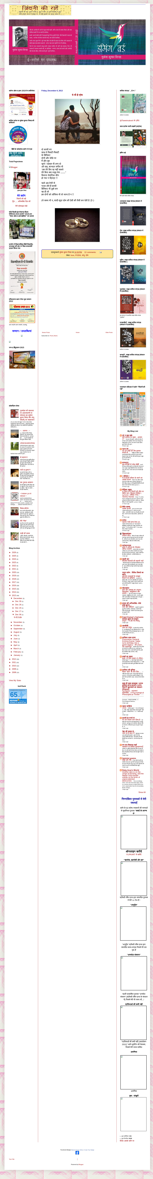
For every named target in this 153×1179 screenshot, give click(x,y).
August (17, 632)
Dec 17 (18, 611)
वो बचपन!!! (24, 457)
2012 (14, 659)
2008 (14, 672)
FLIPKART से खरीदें (133, 854)
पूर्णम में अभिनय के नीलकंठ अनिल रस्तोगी (131, 548)
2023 (14, 562)
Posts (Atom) (53, 336)
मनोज (124, 520)
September (18, 629)
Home (78, 332)
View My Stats (15, 680)
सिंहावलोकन (126, 534)
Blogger (81, 1164)
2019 (14, 576)
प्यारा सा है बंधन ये (128, 733)
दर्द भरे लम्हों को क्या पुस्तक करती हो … (131, 452)
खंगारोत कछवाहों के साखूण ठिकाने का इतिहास (131, 577)
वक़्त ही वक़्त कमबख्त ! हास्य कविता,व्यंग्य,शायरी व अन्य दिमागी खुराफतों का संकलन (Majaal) (132, 686)
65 (13, 694)
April (16, 645)
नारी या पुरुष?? (25, 470)
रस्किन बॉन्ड (126, 535)
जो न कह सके (127, 435)
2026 (14, 552)
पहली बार (125, 559)
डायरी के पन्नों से (128, 718)
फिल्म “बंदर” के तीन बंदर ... (132, 672)
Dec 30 (18, 601)
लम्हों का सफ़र (127, 656)
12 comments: (90, 252)
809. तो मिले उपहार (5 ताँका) (132, 658)
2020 (14, 572)
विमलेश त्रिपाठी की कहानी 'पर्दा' (133, 561)
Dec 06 (18, 614)
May (16, 642)
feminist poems (129, 758)
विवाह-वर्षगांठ (24, 508)
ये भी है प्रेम (77, 95)
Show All (142, 792)
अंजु (83, 255)
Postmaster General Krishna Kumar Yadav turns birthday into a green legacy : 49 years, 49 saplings (132, 643)
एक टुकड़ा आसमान (26, 482)
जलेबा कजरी (126, 508)
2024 (14, 559)
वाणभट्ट (125, 463)
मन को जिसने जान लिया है (131, 720)
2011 (14, 662)
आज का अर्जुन (127, 628)
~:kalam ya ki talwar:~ (25, 494)
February (18, 652)
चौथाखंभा (125, 588)
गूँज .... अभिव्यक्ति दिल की (21, 201)
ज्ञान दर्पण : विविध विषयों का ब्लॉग (133, 573)
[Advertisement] (77, 295)
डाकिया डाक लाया (129, 637)
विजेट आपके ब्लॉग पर (127, 1141)
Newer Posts (46, 332)
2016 (14, 585)
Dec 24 (18, 608)
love (72, 255)
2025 (14, 556)
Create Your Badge (89, 1150)
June (16, 639)
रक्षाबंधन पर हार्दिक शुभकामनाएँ (132, 747)
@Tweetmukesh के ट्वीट (129, 120)
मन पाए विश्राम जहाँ (129, 745)
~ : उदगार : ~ (25, 431)
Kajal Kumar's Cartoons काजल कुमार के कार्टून (132, 618)
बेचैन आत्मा (126, 507)
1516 (124, 708)
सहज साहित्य (127, 706)
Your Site (11, 1159)
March (16, 649)
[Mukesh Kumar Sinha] (77, 1154)
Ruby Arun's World (130, 770)
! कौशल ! (125, 476)
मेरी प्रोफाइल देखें (21, 206)
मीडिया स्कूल (127, 490)
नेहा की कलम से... (128, 731)
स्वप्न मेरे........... (128, 449)
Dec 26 (18, 605)
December (18, 598)
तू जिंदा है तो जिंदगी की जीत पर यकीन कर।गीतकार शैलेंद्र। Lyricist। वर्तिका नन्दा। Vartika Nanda (133, 494)
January (17, 655)
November (18, 622)
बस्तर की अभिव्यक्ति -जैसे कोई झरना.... (131, 604)
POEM (78, 255)
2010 (14, 666)
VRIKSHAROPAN (27, 443)
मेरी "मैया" (23, 521)
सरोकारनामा (126, 545)
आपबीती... (126, 626)
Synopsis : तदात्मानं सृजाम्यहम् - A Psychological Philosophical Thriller (133, 693)
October (17, 625)
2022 (14, 566)
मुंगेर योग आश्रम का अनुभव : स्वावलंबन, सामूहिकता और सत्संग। (132, 591)
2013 (14, 595)
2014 (14, 592)
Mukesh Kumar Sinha (77, 1150)
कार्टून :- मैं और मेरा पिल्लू (131, 621)
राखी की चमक (25, 533)
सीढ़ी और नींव (127, 760)
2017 (14, 582)
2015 (14, 589)
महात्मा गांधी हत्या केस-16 (131, 522)
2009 (14, 669)
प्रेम (87, 255)
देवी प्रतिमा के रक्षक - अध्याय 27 (132, 438)
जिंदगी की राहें (21, 199)
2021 (14, 569)
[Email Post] (100, 252)
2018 (14, 579)
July (16, 635)
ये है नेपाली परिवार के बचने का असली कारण (132, 479)
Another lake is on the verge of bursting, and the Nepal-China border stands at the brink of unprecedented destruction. (133, 776)
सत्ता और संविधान (128, 607)
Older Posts (109, 332)
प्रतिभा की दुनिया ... (129, 670)
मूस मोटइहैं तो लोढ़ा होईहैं (130, 464)
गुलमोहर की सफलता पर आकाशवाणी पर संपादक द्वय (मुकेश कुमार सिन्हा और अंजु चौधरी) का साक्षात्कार (27, 415)
